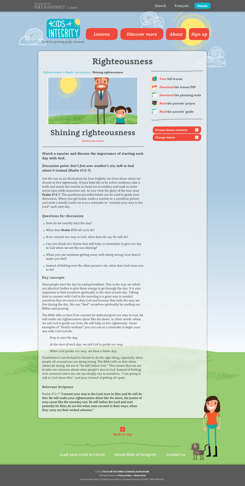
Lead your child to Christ (82, 454)
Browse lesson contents (171, 130)
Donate (202, 6)
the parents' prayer (177, 103)
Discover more (142, 34)
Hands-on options (77, 72)
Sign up (199, 34)
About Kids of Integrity (135, 454)
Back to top (122, 434)
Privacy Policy (125, 475)
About (176, 34)
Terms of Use (140, 475)
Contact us (175, 454)
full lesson (170, 79)
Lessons (102, 34)
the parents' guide (176, 111)
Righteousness (52, 72)
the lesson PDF (177, 87)
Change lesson (165, 137)
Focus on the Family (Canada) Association (125, 471)
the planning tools (180, 95)
